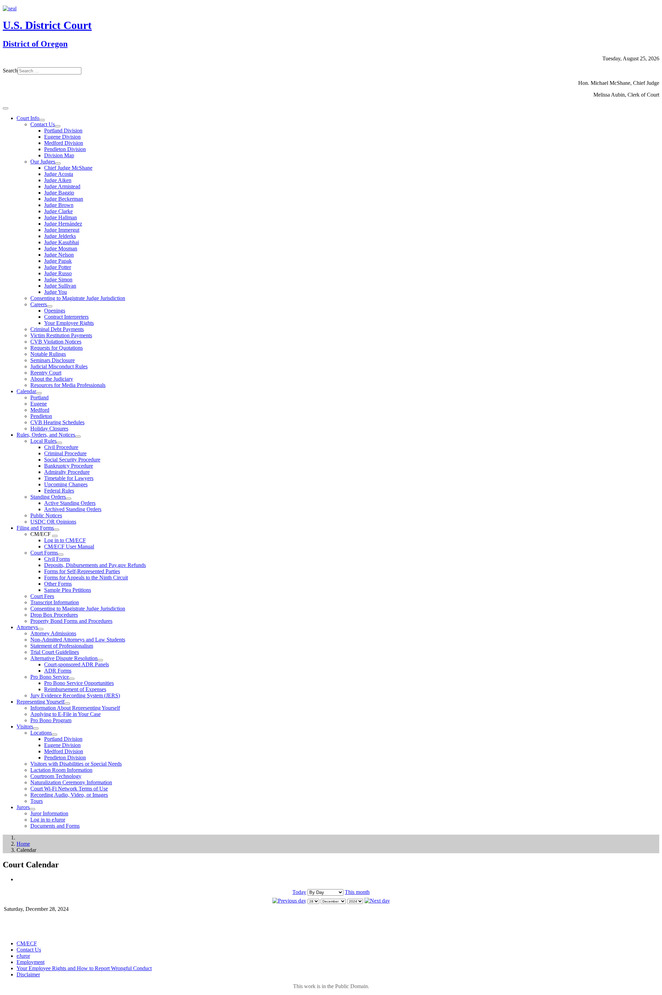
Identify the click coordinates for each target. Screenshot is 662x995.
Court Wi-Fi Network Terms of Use (69, 789)
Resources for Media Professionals (68, 385)
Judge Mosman (60, 248)
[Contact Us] (57, 126)
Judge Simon (58, 279)
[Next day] (377, 901)
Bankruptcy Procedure (68, 466)
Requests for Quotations (56, 348)
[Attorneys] (40, 629)
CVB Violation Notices (55, 342)
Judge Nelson (59, 255)
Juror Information (49, 813)
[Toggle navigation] (5, 108)
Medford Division (63, 143)
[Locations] (54, 735)
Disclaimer (28, 974)
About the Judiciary (51, 379)
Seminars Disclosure (52, 360)
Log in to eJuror (47, 820)
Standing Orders (48, 497)
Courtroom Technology (55, 776)
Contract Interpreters (66, 317)
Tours (36, 801)
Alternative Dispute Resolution (64, 658)
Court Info (28, 118)
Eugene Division (62, 137)
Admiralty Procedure (67, 472)
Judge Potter (57, 267)
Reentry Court (45, 373)
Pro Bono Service (49, 677)
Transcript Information (54, 602)
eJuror (23, 956)
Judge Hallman (60, 217)
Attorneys (27, 627)
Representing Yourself (40, 702)
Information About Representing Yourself (75, 708)
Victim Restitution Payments (61, 335)
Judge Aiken (57, 180)
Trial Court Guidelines (54, 652)
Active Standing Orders (70, 503)
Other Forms (58, 584)
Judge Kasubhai (61, 242)
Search (10, 70)
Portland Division (63, 130)
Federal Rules (59, 491)
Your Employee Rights (69, 323)
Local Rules (43, 441)
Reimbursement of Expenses (75, 689)
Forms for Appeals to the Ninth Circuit (86, 577)
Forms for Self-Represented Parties (82, 571)
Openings (54, 311)
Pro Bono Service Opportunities (79, 683)
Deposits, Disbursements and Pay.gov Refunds (95, 565)
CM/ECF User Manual (69, 546)
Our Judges (42, 162)
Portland (39, 397)
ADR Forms (57, 671)
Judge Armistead (62, 186)
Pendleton (41, 416)
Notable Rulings (48, 354)
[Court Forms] (60, 555)
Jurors (23, 807)
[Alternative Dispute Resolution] (100, 660)
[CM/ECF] (55, 536)
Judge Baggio (59, 193)
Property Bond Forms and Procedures (71, 621)
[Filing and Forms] (56, 530)
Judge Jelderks (60, 236)
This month (357, 892)
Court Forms (44, 553)
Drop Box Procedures (54, 615)
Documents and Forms (55, 826)
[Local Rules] (59, 443)
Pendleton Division (65, 149)
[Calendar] (39, 393)
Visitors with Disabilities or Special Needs (76, 764)
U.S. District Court (47, 25)
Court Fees (42, 596)
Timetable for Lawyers (68, 478)
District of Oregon (35, 43)
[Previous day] (289, 901)
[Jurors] (32, 809)
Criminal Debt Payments (57, 329)
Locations (41, 733)
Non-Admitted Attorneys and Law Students (77, 640)
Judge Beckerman (63, 199)
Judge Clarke (58, 211)
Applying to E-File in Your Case (65, 714)
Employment (30, 962)
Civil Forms (57, 559)
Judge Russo (58, 273)
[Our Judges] (58, 163)
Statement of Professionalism (61, 646)
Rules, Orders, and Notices (46, 435)
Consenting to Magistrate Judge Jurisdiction (77, 298)
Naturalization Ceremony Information (71, 782)
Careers (38, 304)
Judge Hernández (63, 224)
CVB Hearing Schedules (57, 422)
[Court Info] (42, 120)
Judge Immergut (61, 230)
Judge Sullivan (60, 286)
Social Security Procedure (72, 459)
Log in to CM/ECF (65, 540)
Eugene (38, 404)
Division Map (59, 155)
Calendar (26, 391)
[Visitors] (36, 728)
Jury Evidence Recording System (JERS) (75, 695)
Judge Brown (58, 205)
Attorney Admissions (53, 633)
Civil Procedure (61, 447)
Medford (39, 410)
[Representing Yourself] (67, 704)
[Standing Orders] (68, 499)
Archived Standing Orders (72, 509)
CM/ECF (27, 943)
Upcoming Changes (66, 484)
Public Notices (46, 515)
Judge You (55, 292)
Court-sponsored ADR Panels (76, 664)
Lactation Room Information (61, 770)
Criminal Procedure (65, 453)
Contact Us (42, 124)
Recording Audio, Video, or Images (69, 795)
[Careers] (49, 306)
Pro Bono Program (50, 720)
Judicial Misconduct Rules (59, 366)
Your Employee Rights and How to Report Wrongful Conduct (84, 968)
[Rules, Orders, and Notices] (78, 437)
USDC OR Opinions (53, 522)
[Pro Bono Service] (71, 679)
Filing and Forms (35, 528)
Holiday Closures (49, 428)
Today (299, 892)
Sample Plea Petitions (67, 590)
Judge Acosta (58, 174)
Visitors (25, 726)
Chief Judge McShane (68, 168)
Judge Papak (58, 261)
